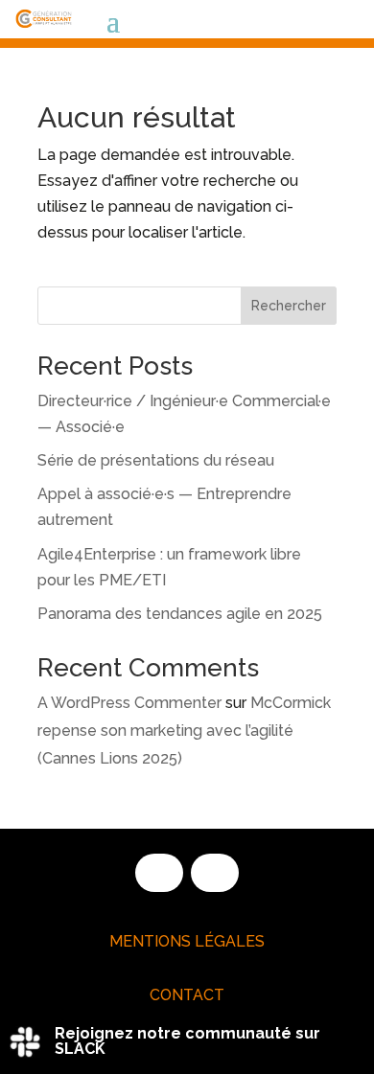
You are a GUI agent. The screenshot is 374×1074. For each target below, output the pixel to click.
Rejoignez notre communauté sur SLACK (187, 1041)
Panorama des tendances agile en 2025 (179, 614)
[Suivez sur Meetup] (215, 873)
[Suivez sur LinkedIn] (159, 873)
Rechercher (288, 305)
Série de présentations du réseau (155, 460)
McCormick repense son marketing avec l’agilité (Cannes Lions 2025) (184, 730)
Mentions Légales (187, 941)
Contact (187, 995)
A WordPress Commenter (129, 703)
